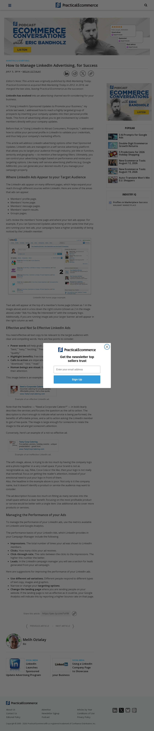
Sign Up (77, 379)
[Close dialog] (107, 346)
